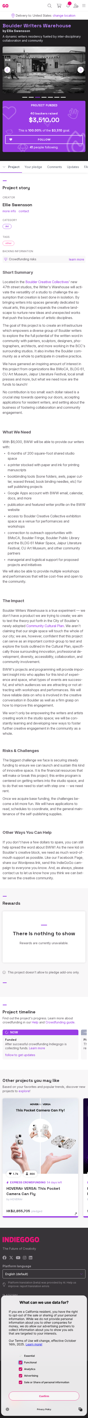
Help (35, 1022)
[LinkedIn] (30, 1258)
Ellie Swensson (18, 31)
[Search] (49, 6)
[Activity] (68, 5)
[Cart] (59, 6)
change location (64, 15)
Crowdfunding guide (60, 1022)
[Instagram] (24, 1258)
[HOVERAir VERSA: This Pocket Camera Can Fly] (40, 1136)
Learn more (37, 1048)
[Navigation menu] (84, 5)
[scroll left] (7, 70)
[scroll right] (81, 70)
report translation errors (34, 1286)
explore (24, 1091)
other (8, 243)
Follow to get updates (20, 1055)
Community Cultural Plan (45, 626)
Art (7, 226)
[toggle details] (77, 1215)
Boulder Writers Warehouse (37, 25)
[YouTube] (18, 1258)
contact (24, 211)
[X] (11, 1258)
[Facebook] (5, 1258)
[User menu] (76, 6)
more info (9, 211)
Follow (44, 139)
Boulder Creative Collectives (47, 282)
